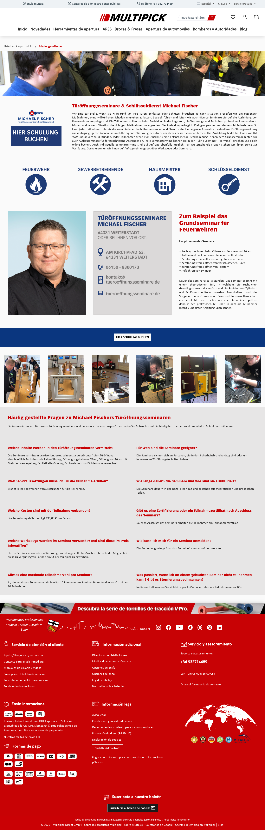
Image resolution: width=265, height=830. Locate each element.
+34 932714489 (194, 662)
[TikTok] (190, 627)
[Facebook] (168, 627)
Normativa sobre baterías (108, 686)
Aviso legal (99, 715)
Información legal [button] (117, 704)
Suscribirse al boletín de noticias (130, 808)
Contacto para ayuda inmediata (24, 661)
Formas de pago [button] (27, 746)
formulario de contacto (206, 684)
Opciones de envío (103, 667)
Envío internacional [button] (29, 704)
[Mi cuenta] (244, 17)
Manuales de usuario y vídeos (22, 668)
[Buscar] (211, 18)
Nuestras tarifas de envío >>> (22, 737)
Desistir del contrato (107, 748)
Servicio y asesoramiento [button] (209, 644)
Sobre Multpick (133, 825)
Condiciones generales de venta (112, 721)
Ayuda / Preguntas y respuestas (23, 655)
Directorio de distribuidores (109, 655)
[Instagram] (158, 627)
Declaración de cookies (106, 739)
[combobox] (192, 18)
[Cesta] (256, 17)
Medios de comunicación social (112, 661)
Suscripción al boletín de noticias (24, 674)
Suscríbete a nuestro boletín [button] (137, 797)
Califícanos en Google (159, 825)
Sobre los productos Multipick (102, 825)
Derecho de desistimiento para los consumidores (122, 727)
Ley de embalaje (102, 680)
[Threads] (199, 627)
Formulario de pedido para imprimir (27, 680)
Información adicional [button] (122, 644)
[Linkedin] (219, 627)
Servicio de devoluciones (19, 686)
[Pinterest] (209, 627)
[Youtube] (179, 627)
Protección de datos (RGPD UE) (111, 733)
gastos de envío (123, 819)
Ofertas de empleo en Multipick (195, 825)
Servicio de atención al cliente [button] (38, 645)
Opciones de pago (103, 674)
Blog (220, 825)
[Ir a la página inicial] (133, 17)
